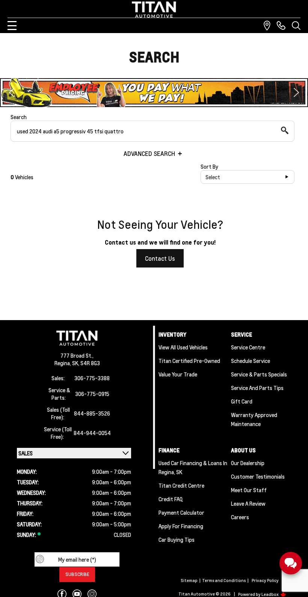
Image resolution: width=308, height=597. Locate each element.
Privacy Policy (265, 580)
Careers (240, 517)
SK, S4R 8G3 (86, 363)
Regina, (63, 363)
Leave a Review (248, 503)
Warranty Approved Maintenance (254, 419)
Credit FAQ (171, 499)
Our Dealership (247, 462)
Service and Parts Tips (257, 387)
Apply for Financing (181, 526)
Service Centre (248, 347)
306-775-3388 (92, 378)
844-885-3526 (92, 413)
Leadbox (270, 594)
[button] (154, 92)
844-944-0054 (92, 432)
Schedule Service (250, 360)
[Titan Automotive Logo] (154, 10)
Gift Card (241, 401)
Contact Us (160, 258)
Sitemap (189, 580)
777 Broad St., (77, 355)
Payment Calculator (181, 512)
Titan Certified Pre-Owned (189, 360)
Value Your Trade (178, 374)
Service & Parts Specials (259, 374)
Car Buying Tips (177, 539)
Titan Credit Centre (181, 485)
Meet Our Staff (249, 490)
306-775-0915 (92, 393)
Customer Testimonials (258, 476)
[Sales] (280, 26)
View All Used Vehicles (183, 347)
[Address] (267, 25)
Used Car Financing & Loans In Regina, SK (193, 467)
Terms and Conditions (224, 580)
